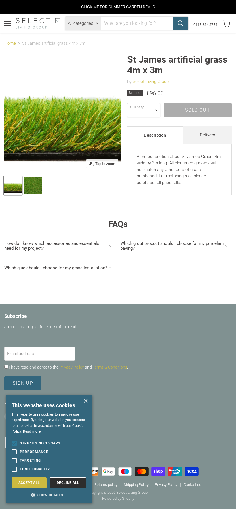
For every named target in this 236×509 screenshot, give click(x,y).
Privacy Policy (71, 367)
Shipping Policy (136, 484)
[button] (49, 494)
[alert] (49, 449)
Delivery (207, 135)
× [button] (85, 401)
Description (155, 135)
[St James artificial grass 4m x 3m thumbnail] (13, 185)
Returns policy (105, 484)
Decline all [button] (68, 483)
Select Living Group (151, 81)
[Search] (180, 23)
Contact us (192, 484)
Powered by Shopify (118, 498)
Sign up (23, 383)
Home (10, 43)
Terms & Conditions (110, 367)
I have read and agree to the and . (68, 367)
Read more (32, 431)
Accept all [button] (29, 483)
